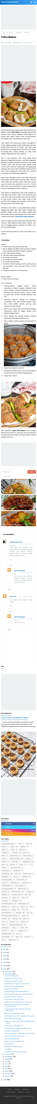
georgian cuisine (16, 867)
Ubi (3, 940)
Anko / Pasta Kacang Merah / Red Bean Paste (18, 994)
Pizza (23, 910)
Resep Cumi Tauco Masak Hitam (14, 1041)
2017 (4, 962)
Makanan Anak (16, 891)
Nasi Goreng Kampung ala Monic (14, 1036)
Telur (17, 937)
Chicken (28, 858)
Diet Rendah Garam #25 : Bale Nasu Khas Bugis (19, 1016)
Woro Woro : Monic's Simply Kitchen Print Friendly (19, 1033)
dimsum (12, 864)
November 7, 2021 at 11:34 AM (25, 618)
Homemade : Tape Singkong (13, 1025)
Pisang (14, 910)
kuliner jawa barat (7, 889)
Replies (11, 565)
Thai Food (27, 937)
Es (29, 864)
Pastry (23, 906)
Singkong (5, 927)
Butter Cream (27, 855)
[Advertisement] (18, 18)
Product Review (6, 912)
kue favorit (14, 882)
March (7, 1071)
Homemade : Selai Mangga (12, 1018)
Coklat (4, 861)
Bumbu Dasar (14, 855)
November (8, 974)
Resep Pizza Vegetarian (11, 976)
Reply (11, 559)
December (8, 971)
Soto (12, 931)
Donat (21, 864)
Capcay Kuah (8, 1044)
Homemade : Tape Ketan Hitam (14, 999)
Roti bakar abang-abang (9, 916)
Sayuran (12, 922)
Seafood (23, 922)
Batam (4, 849)
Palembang (22, 903)
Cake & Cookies (14, 858)
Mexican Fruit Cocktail (11, 989)
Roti (28, 912)
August (7, 1059)
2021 (4, 949)
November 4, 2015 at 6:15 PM (25, 572)
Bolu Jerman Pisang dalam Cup (14, 1013)
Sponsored (22, 931)
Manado (29, 891)
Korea (4, 882)
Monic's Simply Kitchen (21, 1096)
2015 (4, 969)
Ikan (16, 873)
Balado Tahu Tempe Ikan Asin (11, 524)
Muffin (14, 897)
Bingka (22, 849)
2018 (4, 959)
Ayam (12, 846)
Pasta (14, 906)
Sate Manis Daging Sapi (11, 1039)
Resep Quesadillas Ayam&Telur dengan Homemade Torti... (16, 1005)
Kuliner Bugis (19, 885)
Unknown (13, 596)
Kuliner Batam (6, 885)
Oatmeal (15, 900)
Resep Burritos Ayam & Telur (13, 978)
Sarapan (15, 918)
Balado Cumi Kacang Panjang (13, 986)
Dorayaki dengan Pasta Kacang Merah (16, 991)
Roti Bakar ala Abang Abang (13, 1046)
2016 (4, 966)
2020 (4, 953)
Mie (26, 895)
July (6, 1061)
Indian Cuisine (27, 873)
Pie (31, 906)
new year (5, 900)
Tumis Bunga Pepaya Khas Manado (15, 1052)
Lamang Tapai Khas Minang (13, 997)
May (6, 1066)
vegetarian (12, 940)
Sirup (14, 927)
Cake (3, 858)
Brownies (15, 852)
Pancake (4, 906)
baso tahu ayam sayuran (25, 216)
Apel (27, 843)
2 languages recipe (8, 843)
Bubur (4, 855)
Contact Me (14, 861)
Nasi (23, 897)
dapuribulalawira (16, 542)
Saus (3, 922)
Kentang (25, 876)
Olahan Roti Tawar (7, 903)
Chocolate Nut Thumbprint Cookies (14, 718)
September (9, 1057)
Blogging (4, 852)
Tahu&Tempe (28, 42)
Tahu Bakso (8, 1049)
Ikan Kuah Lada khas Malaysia (13, 981)
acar (20, 843)
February (8, 1074)
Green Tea (17, 870)
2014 (4, 1080)
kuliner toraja (22, 889)
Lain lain (4, 891)
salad (23, 916)
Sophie (4, 931)
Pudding (18, 912)
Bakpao (22, 846)
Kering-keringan (7, 879)
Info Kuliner (5, 876)
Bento (12, 849)
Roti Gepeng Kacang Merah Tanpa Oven (17, 984)
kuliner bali (25, 882)
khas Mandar (21, 879)
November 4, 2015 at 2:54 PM (25, 544)
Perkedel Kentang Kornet (12, 1031)
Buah (24, 852)
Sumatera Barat (6, 933)
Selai (3, 925)
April (6, 1069)
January (7, 1076)
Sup (17, 933)
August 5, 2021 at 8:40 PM (26, 596)
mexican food (16, 895)
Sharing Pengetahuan (16, 925)
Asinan (4, 846)
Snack (22, 927)
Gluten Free (5, 870)
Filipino (4, 867)
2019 (4, 956)
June (6, 1064)
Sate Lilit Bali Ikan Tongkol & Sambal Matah (17, 1028)
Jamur (15, 876)
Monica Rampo (19, 571)
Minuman (4, 897)
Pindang (4, 910)
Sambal (4, 918)
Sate (24, 918)
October (8, 1054)
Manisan (4, 895)
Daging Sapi (19, 42)
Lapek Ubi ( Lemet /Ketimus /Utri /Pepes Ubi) (18, 1002)
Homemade (5, 873)
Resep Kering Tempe (8, 508)
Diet (3, 864)
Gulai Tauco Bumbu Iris (9, 492)
